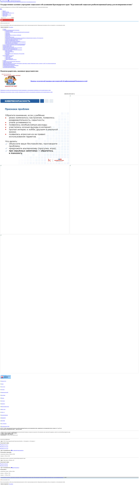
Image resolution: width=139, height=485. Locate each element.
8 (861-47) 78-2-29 (4, 446)
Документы (7, 33)
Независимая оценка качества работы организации (12, 47)
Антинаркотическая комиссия (8, 66)
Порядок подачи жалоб (7, 62)
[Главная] (1, 9)
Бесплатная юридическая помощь (9, 67)
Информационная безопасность (9, 64)
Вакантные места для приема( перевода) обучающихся (15, 41)
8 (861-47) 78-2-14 (4, 444)
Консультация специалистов (8, 55)
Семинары (7, 54)
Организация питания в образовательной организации (15, 43)
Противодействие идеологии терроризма (10, 65)
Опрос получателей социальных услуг (10, 48)
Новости (4, 10)
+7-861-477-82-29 (4, 0)
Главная (4, 29)
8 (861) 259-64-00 (4, 465)
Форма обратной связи (7, 14)
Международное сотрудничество (11, 42)
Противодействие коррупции (8, 46)
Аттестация (7, 52)
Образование (7, 34)
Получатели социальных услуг (8, 12)
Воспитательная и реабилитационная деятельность (12, 49)
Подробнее (11, 27)
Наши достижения (8, 50)
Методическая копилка (9, 51)
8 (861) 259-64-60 (4, 463)
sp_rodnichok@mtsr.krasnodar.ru (15, 0)
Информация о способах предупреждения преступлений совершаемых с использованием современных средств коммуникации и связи (25, 90)
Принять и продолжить (4, 27)
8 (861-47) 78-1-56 (4, 448)
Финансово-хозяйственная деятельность (12, 40)
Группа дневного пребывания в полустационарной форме (14, 44)
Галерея (4, 60)
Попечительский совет (7, 45)
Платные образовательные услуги (11, 39)
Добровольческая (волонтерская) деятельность (11, 61)
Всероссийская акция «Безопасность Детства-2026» (14, 53)
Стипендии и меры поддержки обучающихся (13, 38)
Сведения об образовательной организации (11, 30)
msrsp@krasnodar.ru (15, 467)
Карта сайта (5, 15)
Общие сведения (6, 11)
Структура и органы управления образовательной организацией (17, 32)
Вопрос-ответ (5, 13)
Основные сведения (9, 31)
